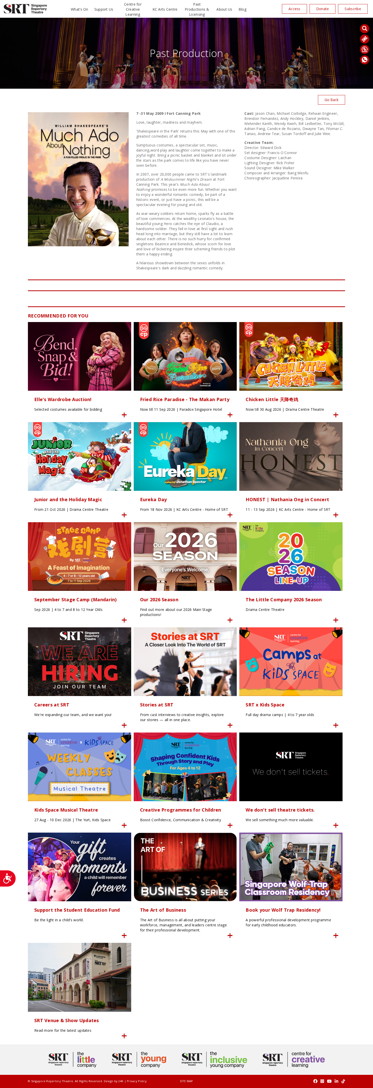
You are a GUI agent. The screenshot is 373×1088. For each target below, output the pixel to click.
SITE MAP (186, 1081)
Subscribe (353, 8)
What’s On (79, 9)
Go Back (331, 99)
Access (294, 8)
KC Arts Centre (165, 9)
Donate (322, 8)
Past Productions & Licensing (197, 9)
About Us (224, 9)
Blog (242, 9)
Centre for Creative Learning (133, 9)
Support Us (103, 9)
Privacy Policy (137, 1081)
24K (120, 1081)
